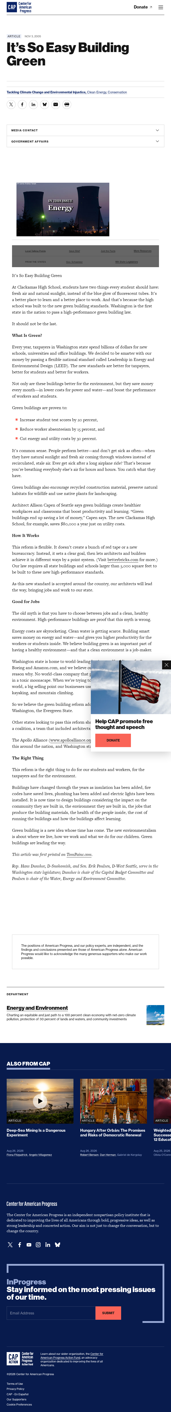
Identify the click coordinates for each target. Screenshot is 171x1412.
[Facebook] (19, 1245)
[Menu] (160, 7)
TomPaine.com (79, 854)
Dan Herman (108, 1154)
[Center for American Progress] (12, 7)
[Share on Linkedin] (33, 104)
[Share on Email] (55, 104)
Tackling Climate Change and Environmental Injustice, (47, 92)
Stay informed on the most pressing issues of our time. (81, 1289)
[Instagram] (38, 1245)
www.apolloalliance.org (71, 740)
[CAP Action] (21, 1359)
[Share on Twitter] (11, 104)
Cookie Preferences (19, 1404)
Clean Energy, (97, 92)
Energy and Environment (37, 1008)
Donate (141, 7)
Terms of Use (15, 1383)
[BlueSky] (57, 1245)
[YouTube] (29, 1245)
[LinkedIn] (47, 1245)
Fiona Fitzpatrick (17, 1154)
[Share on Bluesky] (44, 104)
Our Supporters (16, 1399)
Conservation (117, 92)
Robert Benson (89, 1154)
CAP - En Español (17, 1394)
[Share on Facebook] (22, 104)
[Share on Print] (66, 104)
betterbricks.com (123, 560)
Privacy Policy (15, 1389)
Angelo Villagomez (40, 1154)
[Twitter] (10, 1245)
